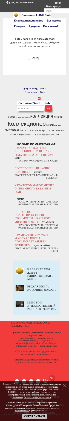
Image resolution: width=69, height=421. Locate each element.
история (33, 134)
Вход (59, 2)
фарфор (24, 130)
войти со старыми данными (44, 392)
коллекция (41, 115)
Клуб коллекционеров (28, 20)
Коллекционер (27, 123)
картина (57, 125)
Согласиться (34, 416)
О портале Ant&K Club (35, 15)
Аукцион (34, 26)
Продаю (11, 116)
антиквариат (58, 130)
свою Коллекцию (27, 338)
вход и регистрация (49, 387)
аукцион (58, 116)
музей (50, 124)
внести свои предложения (41, 351)
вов (36, 130)
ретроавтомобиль (51, 134)
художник (20, 117)
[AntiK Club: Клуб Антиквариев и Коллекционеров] (16, 15)
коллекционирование (19, 134)
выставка (11, 129)
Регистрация (54, 6)
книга (27, 117)
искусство (45, 130)
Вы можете (54, 20)
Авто (40, 134)
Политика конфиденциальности (37, 397)
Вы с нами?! (51, 26)
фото (31, 130)
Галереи (19, 26)
